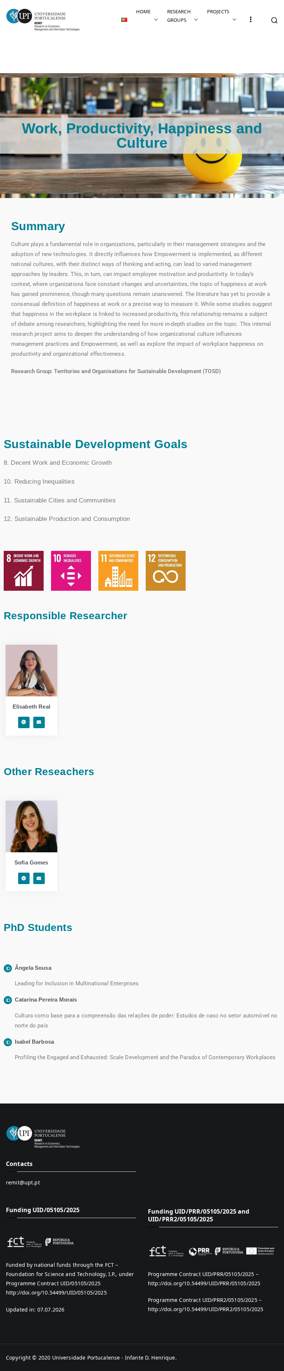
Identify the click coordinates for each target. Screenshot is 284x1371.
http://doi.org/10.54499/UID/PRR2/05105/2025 (205, 1309)
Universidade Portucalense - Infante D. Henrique (113, 1357)
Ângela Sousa (33, 968)
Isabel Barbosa (34, 1042)
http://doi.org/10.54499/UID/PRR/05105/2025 (204, 1283)
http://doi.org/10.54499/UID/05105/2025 (56, 1292)
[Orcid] (24, 722)
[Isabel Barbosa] (8, 1042)
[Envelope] (39, 722)
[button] (154, 19)
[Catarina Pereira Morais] (8, 1000)
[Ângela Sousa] (8, 968)
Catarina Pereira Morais (46, 999)
